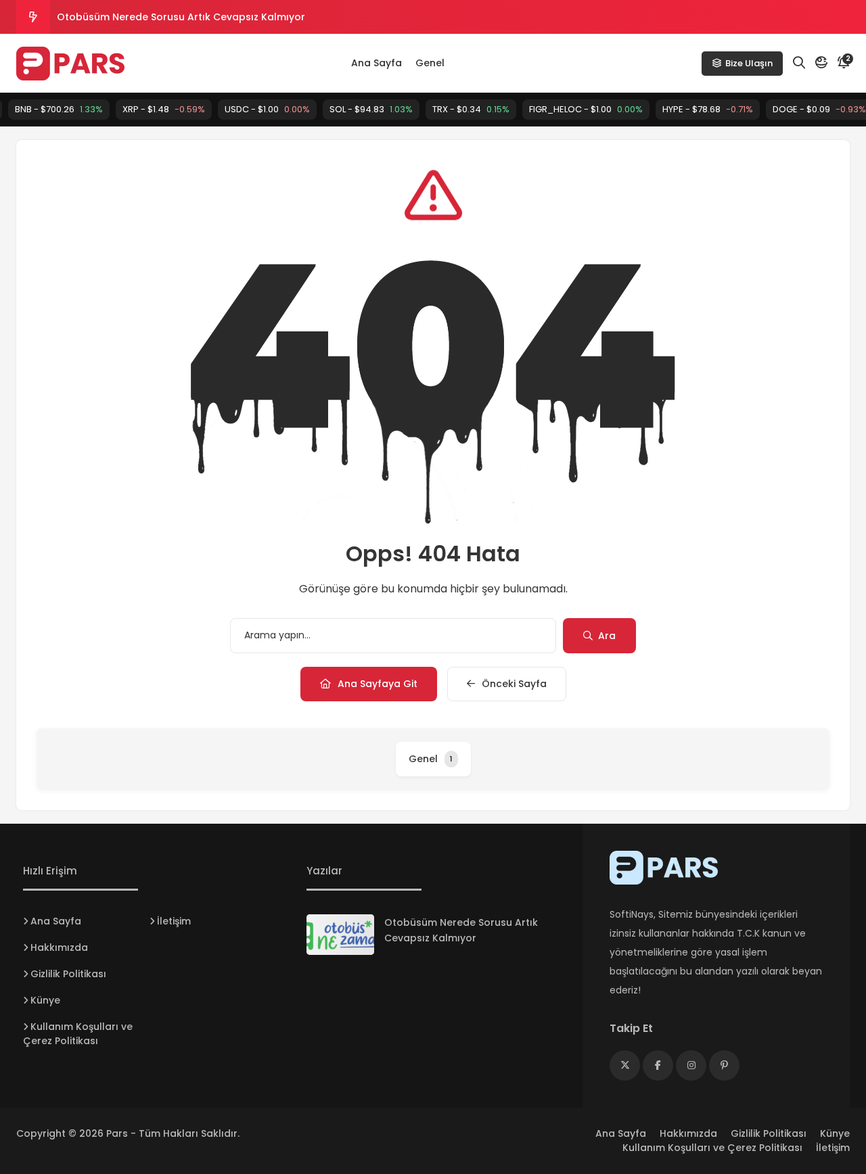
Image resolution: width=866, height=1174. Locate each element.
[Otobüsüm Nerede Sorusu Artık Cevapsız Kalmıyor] (340, 934)
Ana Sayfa (376, 63)
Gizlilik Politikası (68, 974)
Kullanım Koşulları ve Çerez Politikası (78, 1034)
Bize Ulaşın (749, 63)
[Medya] (625, 1065)
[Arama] (799, 63)
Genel (430, 63)
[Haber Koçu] (70, 63)
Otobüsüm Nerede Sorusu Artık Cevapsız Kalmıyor (181, 17)
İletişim (174, 921)
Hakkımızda (59, 947)
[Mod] (821, 63)
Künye (45, 1000)
